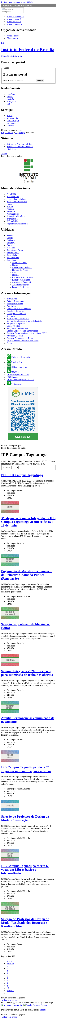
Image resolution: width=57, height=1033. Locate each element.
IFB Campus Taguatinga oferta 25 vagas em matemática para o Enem (26, 769)
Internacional (12, 219)
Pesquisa (10, 209)
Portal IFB (11, 194)
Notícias (15, 275)
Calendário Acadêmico (22, 267)
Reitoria (10, 235)
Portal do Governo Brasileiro (17, 5)
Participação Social (15, 303)
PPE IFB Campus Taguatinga (22, 475)
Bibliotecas (11, 149)
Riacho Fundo (13, 252)
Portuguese (6, 12)
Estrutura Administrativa (22, 277)
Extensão (11, 211)
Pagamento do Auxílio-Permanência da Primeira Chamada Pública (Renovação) (26, 574)
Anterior (10, 963)
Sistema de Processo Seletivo (19, 144)
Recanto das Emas (15, 250)
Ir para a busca (14, 21)
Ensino (10, 206)
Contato (10, 125)
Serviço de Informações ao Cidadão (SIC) (25, 321)
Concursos (11, 204)
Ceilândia (11, 240)
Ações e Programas (15, 301)
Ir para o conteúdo (15, 16)
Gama (9, 245)
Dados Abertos (13, 326)
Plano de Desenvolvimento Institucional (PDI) (27, 333)
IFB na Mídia (12, 221)
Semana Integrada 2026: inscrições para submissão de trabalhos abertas (27, 673)
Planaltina (11, 248)
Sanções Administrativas (17, 328)
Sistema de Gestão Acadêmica (20, 146)
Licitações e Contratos (16, 313)
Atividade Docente (20, 285)
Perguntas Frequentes (16, 323)
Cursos (15, 265)
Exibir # (7, 467)
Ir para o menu (14, 19)
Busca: (6, 80)
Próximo (10, 990)
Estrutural (11, 243)
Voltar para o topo (9, 1000)
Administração (13, 214)
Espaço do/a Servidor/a (17, 201)
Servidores (11, 316)
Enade (9, 343)
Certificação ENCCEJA (18, 374)
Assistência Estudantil (21, 282)
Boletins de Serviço (20, 287)
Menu (4, 153)
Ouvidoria (11, 123)
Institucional (12, 299)
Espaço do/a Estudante (16, 199)
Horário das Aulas (20, 270)
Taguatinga (20, 132)
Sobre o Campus (19, 262)
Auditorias (11, 306)
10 (8, 988)
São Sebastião (13, 257)
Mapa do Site (12, 118)
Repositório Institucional (17, 224)
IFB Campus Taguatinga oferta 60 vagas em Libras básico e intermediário (25, 869)
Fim (8, 993)
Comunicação (13, 120)
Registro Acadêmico (21, 280)
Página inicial (7, 132)
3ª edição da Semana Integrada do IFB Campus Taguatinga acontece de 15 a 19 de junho (28, 521)
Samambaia (12, 255)
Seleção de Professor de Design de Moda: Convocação (25, 818)
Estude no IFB (13, 196)
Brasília (10, 238)
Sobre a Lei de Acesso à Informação (22, 331)
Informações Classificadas (18, 318)
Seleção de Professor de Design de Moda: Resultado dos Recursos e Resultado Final (25, 922)
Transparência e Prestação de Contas (22, 340)
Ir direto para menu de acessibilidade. (17, 2)
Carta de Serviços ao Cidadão (21, 379)
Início (9, 961)
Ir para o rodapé (14, 24)
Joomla (43, 1010)
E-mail (9, 115)
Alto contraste (13, 38)
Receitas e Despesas (15, 311)
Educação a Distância (16, 216)
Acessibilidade (13, 36)
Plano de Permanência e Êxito (20, 338)
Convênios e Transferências (19, 308)
